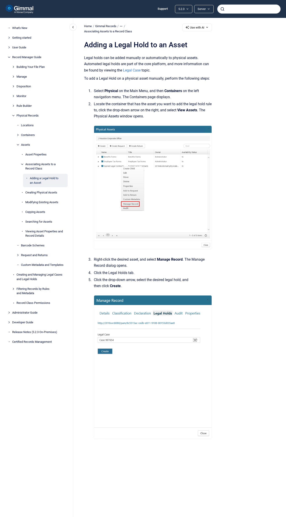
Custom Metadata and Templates (42, 265)
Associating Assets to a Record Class (40, 166)
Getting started (21, 37)
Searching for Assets (38, 221)
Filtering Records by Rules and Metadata (33, 291)
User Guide (19, 47)
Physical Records (28, 115)
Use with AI (197, 27)
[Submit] (222, 9)
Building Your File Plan (31, 67)
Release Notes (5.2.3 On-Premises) (34, 332)
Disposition (24, 86)
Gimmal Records (105, 26)
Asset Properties (36, 154)
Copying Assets (35, 212)
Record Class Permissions (33, 303)
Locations (27, 125)
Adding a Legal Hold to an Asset (44, 180)
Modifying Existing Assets (41, 202)
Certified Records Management (32, 341)
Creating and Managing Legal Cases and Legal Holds (39, 277)
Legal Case (132, 70)
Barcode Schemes (33, 245)
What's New (19, 28)
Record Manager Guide (26, 57)
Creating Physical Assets (41, 192)
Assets (25, 144)
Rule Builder (24, 105)
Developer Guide (22, 322)
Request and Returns (34, 255)
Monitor (21, 96)
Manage (22, 76)
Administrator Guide (25, 312)
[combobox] (248, 9)
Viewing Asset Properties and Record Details (44, 234)
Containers (28, 135)
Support (163, 8)
